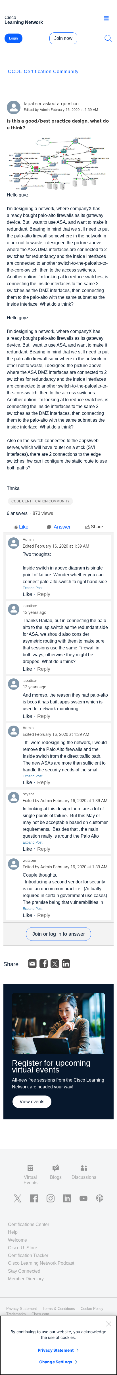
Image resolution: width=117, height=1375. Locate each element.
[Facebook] (43, 963)
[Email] (32, 963)
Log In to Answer (58, 934)
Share (97, 526)
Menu (108, 18)
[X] (55, 963)
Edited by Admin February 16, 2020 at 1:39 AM (61, 110)
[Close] (108, 1324)
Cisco (24, 20)
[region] (58, 1345)
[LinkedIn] (66, 963)
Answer (62, 527)
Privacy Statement (56, 1350)
